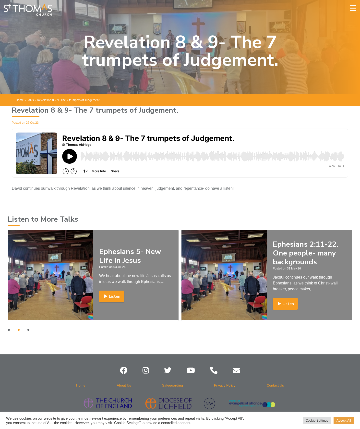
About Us (124, 385)
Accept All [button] (343, 420)
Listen (114, 296)
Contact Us (275, 385)
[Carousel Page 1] (9, 330)
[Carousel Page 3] (28, 330)
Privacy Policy (224, 385)
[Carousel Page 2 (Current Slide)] (19, 330)
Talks (30, 100)
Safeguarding (172, 385)
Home (20, 100)
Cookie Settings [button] (317, 420)
